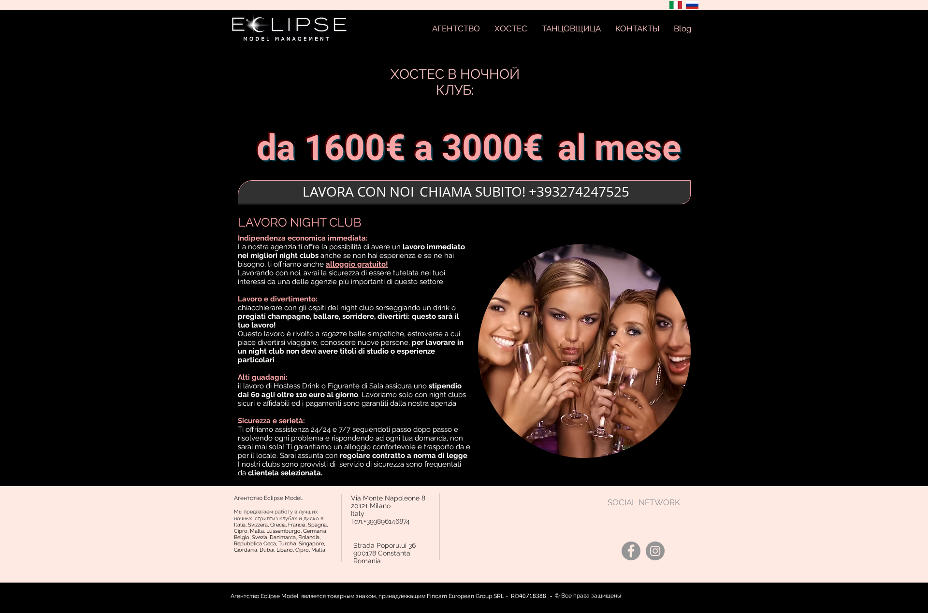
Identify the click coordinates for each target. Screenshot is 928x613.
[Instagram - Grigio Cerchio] (655, 551)
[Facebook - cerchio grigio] (631, 551)
